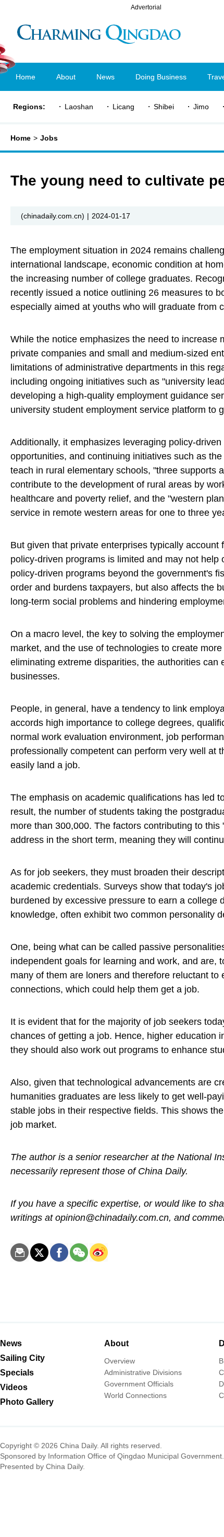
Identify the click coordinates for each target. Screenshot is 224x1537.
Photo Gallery (27, 1401)
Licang (123, 106)
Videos (14, 1387)
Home (20, 138)
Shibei (164, 106)
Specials (17, 1372)
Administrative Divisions (143, 1372)
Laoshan (79, 106)
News (11, 1343)
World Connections (135, 1395)
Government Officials (138, 1384)
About (116, 1343)
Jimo (201, 106)
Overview (119, 1361)
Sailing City (22, 1358)
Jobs (49, 138)
